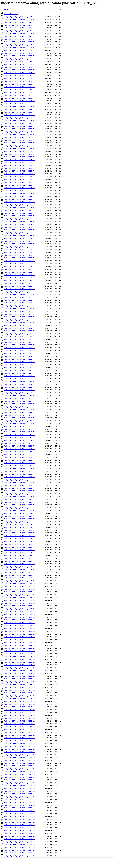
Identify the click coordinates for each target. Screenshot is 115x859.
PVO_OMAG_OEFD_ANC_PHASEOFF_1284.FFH (19, 533)
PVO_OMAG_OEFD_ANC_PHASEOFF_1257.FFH (19, 457)
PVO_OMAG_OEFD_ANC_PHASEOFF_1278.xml (19, 797)
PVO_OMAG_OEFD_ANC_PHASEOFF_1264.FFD (19, 81)
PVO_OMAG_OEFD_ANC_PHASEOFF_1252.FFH (19, 443)
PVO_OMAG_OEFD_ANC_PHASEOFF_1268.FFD (19, 92)
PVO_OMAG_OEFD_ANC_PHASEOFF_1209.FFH (19, 322)
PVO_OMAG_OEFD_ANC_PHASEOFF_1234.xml (19, 673)
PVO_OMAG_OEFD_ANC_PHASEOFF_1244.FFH (19, 421)
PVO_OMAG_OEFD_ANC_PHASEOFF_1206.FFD (19, 146)
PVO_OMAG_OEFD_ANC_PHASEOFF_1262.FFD (19, 75)
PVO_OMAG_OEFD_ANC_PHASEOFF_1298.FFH (19, 572)
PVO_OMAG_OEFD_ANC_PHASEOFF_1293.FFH (19, 558)
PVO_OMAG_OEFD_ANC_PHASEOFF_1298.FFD (19, 292)
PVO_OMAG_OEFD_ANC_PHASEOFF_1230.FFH (19, 381)
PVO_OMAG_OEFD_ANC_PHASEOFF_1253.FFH (19, 446)
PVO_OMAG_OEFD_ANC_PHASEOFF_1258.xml (19, 740)
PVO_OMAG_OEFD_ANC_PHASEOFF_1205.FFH (19, 311)
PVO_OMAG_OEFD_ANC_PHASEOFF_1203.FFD (19, 137)
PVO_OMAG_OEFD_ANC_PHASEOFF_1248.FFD (19, 36)
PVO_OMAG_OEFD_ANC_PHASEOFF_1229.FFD (19, 210)
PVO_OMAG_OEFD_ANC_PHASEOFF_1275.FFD (19, 112)
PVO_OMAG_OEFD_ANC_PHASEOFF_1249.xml (19, 715)
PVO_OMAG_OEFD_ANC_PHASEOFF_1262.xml (19, 752)
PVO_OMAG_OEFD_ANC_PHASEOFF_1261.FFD (19, 73)
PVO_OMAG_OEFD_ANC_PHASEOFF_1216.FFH (19, 342)
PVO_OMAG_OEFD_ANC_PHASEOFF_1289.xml (19, 827)
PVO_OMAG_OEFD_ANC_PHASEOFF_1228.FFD (19, 207)
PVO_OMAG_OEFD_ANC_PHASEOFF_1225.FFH (19, 367)
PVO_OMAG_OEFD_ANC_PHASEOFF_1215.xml (19, 620)
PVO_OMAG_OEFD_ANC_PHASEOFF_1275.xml (19, 788)
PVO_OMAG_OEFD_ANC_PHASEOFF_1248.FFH (19, 432)
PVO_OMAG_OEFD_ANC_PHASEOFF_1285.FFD (19, 255)
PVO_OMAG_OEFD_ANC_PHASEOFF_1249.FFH (19, 435)
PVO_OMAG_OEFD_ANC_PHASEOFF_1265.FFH (19, 480)
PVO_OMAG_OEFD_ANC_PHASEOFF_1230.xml (19, 662)
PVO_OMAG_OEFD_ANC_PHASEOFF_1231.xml (19, 665)
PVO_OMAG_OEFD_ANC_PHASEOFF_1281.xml (19, 805)
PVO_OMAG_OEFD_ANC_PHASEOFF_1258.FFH (19, 460)
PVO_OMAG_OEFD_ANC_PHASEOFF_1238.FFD (19, 235)
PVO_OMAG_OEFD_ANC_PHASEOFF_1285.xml (19, 816)
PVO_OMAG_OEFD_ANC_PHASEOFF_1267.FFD (19, 89)
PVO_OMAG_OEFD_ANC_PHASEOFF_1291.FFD (19, 272)
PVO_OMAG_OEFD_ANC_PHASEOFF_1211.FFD (19, 160)
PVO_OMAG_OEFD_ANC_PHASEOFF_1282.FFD (19, 247)
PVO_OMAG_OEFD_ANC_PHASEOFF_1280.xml (19, 802)
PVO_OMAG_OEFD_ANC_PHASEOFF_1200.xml (19, 578)
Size (61, 9)
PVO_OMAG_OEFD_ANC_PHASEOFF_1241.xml (19, 693)
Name (6, 9)
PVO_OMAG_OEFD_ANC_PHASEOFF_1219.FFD (19, 182)
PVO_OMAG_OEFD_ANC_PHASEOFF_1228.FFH (19, 376)
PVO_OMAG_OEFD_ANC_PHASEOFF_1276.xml (19, 791)
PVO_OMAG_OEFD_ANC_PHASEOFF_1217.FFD (19, 176)
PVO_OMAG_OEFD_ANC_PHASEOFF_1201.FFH (19, 300)
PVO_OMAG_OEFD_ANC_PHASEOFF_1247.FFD (19, 33)
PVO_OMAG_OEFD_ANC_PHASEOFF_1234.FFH (19, 393)
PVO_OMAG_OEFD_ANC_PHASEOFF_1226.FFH (19, 370)
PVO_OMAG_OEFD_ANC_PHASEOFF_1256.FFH (19, 454)
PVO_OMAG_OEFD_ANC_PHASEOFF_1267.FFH (19, 485)
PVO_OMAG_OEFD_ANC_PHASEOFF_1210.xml (19, 606)
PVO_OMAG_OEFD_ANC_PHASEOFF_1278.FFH (19, 516)
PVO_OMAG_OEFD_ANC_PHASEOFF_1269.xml (19, 771)
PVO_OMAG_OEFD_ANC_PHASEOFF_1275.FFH (19, 508)
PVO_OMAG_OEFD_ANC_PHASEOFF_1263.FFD (19, 78)
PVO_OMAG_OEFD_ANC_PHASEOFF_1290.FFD (19, 269)
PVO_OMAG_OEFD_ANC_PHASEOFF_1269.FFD (19, 95)
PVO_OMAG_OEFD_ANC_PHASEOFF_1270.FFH (19, 494)
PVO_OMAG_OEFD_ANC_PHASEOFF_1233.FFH (19, 390)
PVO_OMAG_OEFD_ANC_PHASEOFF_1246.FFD (19, 31)
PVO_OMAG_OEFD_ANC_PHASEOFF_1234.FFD (19, 224)
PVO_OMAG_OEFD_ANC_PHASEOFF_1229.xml (19, 659)
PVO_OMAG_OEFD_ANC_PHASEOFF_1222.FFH (19, 359)
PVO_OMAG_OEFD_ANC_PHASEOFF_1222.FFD (19, 190)
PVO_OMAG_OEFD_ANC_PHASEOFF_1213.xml (19, 614)
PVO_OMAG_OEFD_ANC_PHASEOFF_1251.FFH (19, 440)
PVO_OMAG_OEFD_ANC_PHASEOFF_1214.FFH (19, 336)
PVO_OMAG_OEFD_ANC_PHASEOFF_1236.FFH (19, 398)
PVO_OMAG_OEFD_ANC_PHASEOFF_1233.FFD (19, 221)
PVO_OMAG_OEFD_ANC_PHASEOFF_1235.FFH (19, 395)
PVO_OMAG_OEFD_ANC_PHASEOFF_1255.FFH (19, 451)
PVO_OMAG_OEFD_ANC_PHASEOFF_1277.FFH (19, 513)
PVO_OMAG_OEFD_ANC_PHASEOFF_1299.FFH (19, 575)
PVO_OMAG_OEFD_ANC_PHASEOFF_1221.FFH (19, 356)
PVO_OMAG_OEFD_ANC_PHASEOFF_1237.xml (19, 682)
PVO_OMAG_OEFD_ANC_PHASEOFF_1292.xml (19, 836)
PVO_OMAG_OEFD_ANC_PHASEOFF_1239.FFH (19, 407)
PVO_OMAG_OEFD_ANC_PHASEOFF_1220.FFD (19, 185)
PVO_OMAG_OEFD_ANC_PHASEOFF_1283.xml (19, 811)
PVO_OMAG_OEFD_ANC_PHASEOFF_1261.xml (19, 749)
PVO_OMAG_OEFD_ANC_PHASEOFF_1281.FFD (19, 244)
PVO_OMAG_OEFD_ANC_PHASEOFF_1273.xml (19, 783)
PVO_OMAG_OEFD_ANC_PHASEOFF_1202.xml (19, 583)
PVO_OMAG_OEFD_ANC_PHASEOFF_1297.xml (19, 850)
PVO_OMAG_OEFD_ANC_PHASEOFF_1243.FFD (19, 22)
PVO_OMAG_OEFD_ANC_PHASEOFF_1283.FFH (19, 530)
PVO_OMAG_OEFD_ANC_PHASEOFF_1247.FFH (19, 429)
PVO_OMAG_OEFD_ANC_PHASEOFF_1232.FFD (19, 219)
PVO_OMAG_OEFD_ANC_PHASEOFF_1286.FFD (19, 258)
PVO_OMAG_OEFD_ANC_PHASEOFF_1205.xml (19, 592)
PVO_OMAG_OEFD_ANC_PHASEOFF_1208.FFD (19, 151)
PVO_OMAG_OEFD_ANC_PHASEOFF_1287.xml (19, 822)
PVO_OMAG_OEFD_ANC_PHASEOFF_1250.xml (19, 718)
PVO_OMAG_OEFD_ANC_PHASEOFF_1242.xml (19, 696)
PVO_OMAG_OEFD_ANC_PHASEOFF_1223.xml (19, 642)
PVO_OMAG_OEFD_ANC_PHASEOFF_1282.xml (19, 808)
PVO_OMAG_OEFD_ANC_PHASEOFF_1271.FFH (19, 496)
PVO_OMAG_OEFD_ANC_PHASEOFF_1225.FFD (19, 199)
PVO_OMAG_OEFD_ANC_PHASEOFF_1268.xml (19, 769)
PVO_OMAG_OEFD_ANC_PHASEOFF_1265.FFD (19, 84)
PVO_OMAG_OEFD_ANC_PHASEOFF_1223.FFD (19, 193)
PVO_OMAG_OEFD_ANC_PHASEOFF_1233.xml (19, 670)
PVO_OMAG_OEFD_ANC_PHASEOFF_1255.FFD (19, 56)
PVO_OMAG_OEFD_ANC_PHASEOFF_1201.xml (19, 581)
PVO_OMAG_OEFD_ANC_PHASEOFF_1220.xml (19, 634)
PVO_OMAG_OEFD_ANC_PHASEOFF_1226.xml (19, 651)
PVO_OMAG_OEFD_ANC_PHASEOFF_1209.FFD (19, 154)
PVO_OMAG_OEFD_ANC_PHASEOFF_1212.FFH (19, 331)
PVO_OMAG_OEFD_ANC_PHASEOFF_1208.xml (19, 600)
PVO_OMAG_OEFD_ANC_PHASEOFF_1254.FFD (19, 53)
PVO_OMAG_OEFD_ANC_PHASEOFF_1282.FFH (19, 527)
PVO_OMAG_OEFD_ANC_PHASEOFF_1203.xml (19, 586)
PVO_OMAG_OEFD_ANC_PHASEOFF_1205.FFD (19, 143)
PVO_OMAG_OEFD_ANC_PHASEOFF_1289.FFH (19, 547)
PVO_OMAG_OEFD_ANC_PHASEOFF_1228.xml (19, 656)
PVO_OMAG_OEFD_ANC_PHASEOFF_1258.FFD (19, 64)
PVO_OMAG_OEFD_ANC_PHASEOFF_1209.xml (19, 603)
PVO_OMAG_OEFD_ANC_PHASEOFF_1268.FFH (19, 488)
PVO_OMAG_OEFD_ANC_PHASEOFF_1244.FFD (19, 25)
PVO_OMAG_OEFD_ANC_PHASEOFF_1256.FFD (19, 59)
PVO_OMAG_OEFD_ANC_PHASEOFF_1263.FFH (19, 474)
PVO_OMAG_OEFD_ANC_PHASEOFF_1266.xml (19, 763)
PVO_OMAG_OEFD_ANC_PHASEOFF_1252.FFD (19, 47)
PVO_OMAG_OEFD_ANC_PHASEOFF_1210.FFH (19, 325)
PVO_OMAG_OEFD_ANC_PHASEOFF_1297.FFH (19, 569)
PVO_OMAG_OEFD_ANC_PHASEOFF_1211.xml (19, 609)
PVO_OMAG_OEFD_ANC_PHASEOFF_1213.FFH (19, 334)
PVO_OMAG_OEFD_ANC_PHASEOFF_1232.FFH (19, 387)
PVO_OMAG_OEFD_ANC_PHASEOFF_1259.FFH (19, 463)
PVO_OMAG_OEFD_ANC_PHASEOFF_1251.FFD (19, 45)
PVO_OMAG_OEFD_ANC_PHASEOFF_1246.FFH (19, 426)
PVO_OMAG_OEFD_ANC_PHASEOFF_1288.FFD (19, 263)
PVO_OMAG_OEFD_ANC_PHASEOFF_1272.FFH (19, 499)
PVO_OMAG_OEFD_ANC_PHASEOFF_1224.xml (19, 645)
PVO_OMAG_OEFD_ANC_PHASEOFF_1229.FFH (19, 378)
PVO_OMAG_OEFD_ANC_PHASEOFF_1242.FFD (19, 19)
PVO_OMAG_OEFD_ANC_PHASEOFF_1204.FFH (19, 308)
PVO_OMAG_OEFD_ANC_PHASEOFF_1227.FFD (19, 205)
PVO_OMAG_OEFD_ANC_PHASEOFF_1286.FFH (19, 538)
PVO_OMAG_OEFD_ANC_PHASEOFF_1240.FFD (19, 241)
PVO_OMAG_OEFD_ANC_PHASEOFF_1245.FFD (19, 28)
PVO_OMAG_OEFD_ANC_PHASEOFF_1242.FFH (19, 415)
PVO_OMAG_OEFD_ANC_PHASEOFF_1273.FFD (19, 106)
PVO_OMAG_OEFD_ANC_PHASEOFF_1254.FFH (19, 449)
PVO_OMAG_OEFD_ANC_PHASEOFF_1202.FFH (19, 303)
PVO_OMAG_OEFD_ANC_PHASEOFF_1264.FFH (19, 477)
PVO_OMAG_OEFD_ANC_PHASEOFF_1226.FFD (19, 202)
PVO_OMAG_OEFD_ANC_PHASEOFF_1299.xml (19, 856)
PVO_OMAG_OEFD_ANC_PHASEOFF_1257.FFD (19, 61)
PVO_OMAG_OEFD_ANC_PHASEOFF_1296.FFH (19, 567)
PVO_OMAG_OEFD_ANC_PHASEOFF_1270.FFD (19, 98)
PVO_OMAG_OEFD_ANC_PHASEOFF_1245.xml (19, 704)
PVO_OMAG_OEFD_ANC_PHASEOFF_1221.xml (19, 637)
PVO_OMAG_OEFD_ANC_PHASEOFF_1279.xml (19, 799)
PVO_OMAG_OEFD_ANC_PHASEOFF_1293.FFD (19, 277)
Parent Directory (11, 14)
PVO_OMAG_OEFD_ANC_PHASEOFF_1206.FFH (19, 314)
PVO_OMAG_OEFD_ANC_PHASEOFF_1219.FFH (19, 350)
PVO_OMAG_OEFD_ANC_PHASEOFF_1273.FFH (19, 502)
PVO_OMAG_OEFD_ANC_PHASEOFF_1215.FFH (19, 339)
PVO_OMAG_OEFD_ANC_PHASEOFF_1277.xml (19, 794)
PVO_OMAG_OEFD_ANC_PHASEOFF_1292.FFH (19, 555)
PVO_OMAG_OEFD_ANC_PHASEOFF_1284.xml (19, 813)
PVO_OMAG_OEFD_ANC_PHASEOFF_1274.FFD (19, 109)
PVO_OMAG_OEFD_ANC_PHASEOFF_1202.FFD (19, 134)
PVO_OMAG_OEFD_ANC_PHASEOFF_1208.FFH (19, 320)
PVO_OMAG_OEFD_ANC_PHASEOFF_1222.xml (19, 639)
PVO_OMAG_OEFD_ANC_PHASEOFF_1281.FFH (19, 524)
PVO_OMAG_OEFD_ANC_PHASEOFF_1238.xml (19, 684)
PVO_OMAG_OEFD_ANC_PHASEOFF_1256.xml (19, 735)
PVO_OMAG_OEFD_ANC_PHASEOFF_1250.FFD (19, 42)
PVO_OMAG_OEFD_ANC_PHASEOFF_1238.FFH (19, 404)
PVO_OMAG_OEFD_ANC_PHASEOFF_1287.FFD (19, 261)
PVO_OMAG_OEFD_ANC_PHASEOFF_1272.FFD (19, 103)
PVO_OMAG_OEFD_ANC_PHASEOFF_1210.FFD (19, 157)
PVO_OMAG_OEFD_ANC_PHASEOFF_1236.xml (19, 679)
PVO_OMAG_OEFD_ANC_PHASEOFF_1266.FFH (19, 482)
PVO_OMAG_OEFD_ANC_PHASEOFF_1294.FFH (19, 561)
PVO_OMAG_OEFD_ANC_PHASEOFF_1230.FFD (19, 213)
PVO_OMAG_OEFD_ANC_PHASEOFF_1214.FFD (19, 168)
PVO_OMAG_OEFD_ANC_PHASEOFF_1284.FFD (19, 252)
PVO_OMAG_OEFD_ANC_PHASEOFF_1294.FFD (19, 280)
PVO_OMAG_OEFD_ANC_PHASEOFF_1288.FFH (19, 544)
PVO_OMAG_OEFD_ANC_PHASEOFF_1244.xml (19, 701)
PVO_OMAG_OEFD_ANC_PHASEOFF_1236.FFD (19, 230)
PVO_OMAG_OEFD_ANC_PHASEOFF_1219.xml (19, 631)
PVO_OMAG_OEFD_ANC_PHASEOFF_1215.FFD (19, 171)
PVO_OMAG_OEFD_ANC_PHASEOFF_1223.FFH (19, 362)
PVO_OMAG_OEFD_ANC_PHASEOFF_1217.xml (19, 625)
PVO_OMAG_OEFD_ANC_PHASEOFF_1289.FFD (19, 266)
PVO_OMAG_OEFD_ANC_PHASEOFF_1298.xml (19, 853)
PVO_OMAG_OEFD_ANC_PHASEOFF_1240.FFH (19, 409)
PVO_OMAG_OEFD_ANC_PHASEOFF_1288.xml (19, 825)
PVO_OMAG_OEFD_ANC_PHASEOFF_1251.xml (19, 721)
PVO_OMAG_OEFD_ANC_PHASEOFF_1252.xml (19, 724)
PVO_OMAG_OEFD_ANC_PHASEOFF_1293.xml (19, 839)
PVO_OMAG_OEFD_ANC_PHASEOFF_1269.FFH (19, 491)
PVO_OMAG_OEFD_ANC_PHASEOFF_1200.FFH (19, 297)
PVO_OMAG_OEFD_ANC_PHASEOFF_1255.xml (19, 732)
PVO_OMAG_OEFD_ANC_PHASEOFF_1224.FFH (19, 364)
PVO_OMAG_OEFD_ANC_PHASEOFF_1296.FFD (19, 286)
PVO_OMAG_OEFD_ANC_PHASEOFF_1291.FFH (19, 552)
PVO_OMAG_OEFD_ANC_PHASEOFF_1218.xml (19, 628)
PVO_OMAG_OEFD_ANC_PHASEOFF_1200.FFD (19, 129)
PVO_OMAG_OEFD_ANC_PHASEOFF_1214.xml (19, 617)
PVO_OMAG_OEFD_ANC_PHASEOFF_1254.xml (19, 729)
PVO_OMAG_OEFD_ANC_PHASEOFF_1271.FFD (19, 101)
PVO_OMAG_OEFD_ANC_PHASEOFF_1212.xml (19, 611)
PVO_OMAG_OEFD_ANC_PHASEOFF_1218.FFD (19, 179)
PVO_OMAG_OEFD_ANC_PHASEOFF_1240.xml (19, 690)
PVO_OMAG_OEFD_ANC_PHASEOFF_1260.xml (19, 746)
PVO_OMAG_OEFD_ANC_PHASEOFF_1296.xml (19, 847)
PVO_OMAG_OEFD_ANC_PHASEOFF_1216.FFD (19, 174)
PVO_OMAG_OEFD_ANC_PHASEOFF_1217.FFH (19, 345)
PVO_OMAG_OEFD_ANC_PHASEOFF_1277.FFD (19, 118)
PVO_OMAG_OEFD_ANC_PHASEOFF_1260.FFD (19, 70)
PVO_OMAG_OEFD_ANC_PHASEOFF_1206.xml (19, 595)
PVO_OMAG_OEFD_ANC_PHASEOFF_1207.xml (19, 597)
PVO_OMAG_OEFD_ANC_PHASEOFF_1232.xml (19, 668)
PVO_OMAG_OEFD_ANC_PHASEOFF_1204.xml (19, 589)
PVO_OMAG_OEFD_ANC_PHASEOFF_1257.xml (19, 738)
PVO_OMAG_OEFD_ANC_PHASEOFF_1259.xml (19, 743)
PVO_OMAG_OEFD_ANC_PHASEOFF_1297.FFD (19, 289)
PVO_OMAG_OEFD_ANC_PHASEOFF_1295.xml (19, 844)
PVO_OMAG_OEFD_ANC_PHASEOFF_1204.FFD (19, 140)
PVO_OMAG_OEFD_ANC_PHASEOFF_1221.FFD (19, 188)
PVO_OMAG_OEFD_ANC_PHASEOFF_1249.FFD (19, 39)
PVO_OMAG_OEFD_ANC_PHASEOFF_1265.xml (19, 760)
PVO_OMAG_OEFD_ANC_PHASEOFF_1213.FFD (19, 165)
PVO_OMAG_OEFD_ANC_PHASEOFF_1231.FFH (19, 384)
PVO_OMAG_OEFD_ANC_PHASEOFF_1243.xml (19, 698)
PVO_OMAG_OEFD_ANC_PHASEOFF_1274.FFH (19, 505)
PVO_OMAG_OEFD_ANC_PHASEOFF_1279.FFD (19, 123)
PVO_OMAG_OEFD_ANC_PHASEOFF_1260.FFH (19, 465)
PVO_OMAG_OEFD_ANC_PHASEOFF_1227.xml (19, 653)
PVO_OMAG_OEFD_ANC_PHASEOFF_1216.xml (19, 623)
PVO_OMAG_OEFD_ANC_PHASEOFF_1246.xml (19, 707)
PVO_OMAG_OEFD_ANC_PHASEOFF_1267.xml (19, 766)
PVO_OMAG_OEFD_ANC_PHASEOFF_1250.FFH (19, 437)
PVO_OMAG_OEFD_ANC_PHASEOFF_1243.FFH (19, 418)
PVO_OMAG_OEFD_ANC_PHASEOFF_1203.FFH (19, 306)
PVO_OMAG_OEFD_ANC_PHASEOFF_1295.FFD (19, 283)
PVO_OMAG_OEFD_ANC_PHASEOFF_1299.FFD (19, 294)
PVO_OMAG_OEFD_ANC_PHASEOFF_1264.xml (19, 757)
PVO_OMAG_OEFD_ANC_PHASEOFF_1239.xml (19, 687)
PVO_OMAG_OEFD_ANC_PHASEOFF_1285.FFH (19, 536)
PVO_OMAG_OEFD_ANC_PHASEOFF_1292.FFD (19, 275)
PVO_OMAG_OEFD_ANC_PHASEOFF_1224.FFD (19, 196)
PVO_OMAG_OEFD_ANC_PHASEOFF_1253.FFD (19, 50)
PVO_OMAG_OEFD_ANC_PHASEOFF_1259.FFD (19, 67)
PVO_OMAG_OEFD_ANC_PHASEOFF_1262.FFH (19, 471)
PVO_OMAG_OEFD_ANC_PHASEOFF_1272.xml (19, 780)
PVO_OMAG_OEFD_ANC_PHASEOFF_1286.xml (19, 819)
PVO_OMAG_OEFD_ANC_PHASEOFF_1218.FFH (19, 348)
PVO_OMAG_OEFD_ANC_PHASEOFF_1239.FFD (19, 238)
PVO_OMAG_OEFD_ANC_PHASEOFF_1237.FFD (19, 233)
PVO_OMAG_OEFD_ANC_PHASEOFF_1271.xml (19, 777)
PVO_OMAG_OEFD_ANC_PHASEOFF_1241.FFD (19, 17)
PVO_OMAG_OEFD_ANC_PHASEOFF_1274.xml (19, 785)
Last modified (48, 9)
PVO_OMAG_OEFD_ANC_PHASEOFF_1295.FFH (19, 564)
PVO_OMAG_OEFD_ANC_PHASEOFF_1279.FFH (19, 519)
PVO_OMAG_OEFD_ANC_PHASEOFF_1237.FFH (19, 401)
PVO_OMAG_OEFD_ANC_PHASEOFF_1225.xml (19, 648)
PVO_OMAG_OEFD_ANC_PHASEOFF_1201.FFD (19, 132)
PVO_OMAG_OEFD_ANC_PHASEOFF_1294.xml (19, 842)
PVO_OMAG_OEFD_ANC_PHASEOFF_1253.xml (19, 726)
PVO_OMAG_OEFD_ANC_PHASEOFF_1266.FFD (19, 87)
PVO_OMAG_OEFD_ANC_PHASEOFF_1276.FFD (19, 115)
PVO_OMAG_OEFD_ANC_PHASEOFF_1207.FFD (19, 148)
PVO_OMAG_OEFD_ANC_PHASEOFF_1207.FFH (19, 317)
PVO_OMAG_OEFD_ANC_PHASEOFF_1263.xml (19, 755)
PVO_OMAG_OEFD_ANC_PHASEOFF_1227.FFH (19, 373)
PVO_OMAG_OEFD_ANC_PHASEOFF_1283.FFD (19, 249)
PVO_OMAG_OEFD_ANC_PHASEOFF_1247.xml (19, 710)
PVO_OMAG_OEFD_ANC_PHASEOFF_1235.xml (19, 676)
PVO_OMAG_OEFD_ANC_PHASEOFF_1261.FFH (19, 468)
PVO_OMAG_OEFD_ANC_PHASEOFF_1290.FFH (19, 550)
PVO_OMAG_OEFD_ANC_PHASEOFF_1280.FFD (19, 126)
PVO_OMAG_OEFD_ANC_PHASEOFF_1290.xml (19, 830)
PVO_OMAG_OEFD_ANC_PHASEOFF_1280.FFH (19, 522)
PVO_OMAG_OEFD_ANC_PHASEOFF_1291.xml (19, 833)
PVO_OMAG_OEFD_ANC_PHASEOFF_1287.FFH (19, 541)
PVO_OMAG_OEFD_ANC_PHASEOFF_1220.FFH (19, 353)
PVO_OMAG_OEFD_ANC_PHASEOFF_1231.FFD (19, 216)
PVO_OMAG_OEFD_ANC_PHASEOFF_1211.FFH (19, 328)
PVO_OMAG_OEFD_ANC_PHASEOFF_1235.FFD (19, 227)
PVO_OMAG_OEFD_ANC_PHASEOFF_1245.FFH (19, 423)
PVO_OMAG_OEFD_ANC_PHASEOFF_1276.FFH (19, 510)
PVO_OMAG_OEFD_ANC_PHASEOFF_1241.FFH (19, 412)
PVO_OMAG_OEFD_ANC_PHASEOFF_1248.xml (19, 712)
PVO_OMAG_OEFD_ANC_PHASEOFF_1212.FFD (19, 162)
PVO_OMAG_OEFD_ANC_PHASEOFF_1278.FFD (19, 120)
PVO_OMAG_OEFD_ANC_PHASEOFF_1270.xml (19, 774)
